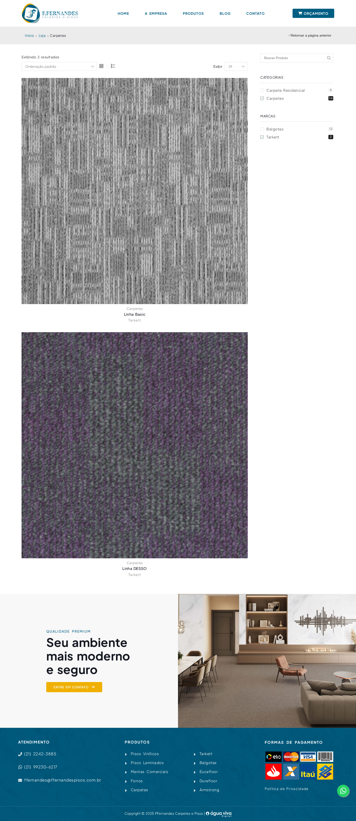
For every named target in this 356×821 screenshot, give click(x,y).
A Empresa (156, 13)
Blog (225, 13)
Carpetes (135, 308)
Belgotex (299, 129)
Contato (255, 13)
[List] (112, 66)
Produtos (193, 13)
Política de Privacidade (287, 788)
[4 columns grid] (101, 66)
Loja (42, 35)
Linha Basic (134, 314)
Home (123, 13)
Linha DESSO (134, 568)
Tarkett (134, 320)
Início (29, 35)
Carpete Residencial (299, 90)
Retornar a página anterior (311, 35)
